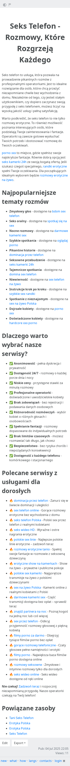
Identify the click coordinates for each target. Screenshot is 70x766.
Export (18, 743)
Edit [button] (5, 743)
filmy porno (22, 655)
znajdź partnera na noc (30, 611)
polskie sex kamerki (28, 573)
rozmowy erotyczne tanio (32, 549)
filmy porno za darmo (29, 635)
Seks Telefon (18, 734)
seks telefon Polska (27, 520)
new (4, 761)
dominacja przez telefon (26, 255)
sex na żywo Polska (22, 303)
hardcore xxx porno (23, 323)
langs (33, 761)
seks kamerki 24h (14, 162)
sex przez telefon (26, 621)
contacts (46, 761)
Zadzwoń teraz (29, 686)
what (13, 761)
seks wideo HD (24, 530)
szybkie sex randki (22, 294)
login (58, 761)
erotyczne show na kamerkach (35, 563)
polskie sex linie (25, 539)
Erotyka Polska (19, 723)
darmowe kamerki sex (29, 597)
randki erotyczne (55, 166)
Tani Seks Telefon (21, 718)
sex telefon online (26, 510)
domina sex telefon (22, 274)
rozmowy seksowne (28, 665)
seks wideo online (26, 674)
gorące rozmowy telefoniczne (35, 645)
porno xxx (9, 153)
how (23, 761)
